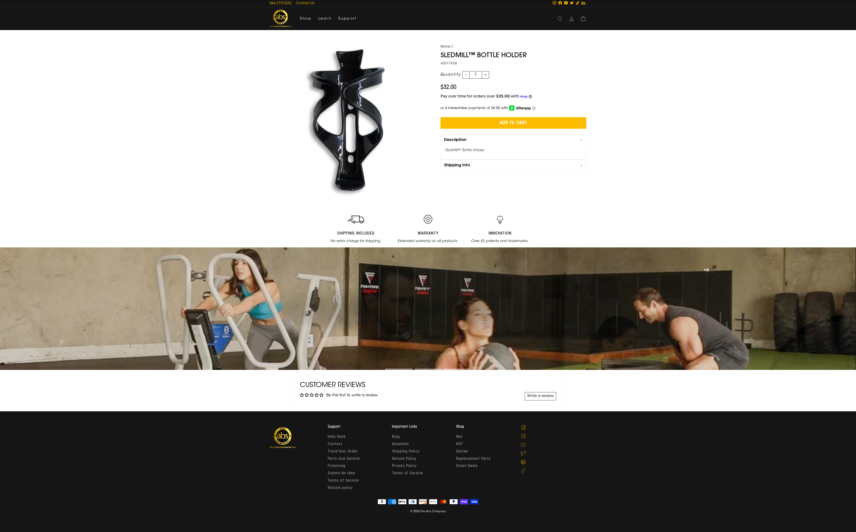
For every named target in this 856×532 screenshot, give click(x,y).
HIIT (459, 444)
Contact (335, 444)
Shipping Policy (405, 452)
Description (455, 140)
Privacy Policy (404, 466)
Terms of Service (343, 481)
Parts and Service (344, 459)
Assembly (400, 444)
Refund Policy (404, 459)
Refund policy (340, 488)
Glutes (462, 452)
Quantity (450, 75)
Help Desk (337, 437)
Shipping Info (457, 165)
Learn (324, 18)
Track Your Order (343, 452)
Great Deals (467, 466)
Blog (396, 437)
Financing (336, 466)
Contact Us (305, 3)
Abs (459, 437)
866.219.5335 (281, 3)
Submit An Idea (341, 473)
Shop (306, 18)
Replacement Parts (473, 459)
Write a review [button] (540, 396)
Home (445, 47)
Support (347, 18)
